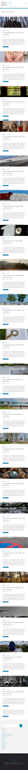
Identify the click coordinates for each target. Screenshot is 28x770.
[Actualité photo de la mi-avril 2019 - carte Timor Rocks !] (14, 22)
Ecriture (3, 738)
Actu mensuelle (7, 30)
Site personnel (21, 757)
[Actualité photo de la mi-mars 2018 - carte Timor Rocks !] (14, 473)
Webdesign (4, 748)
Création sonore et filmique (6, 735)
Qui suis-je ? (6, 757)
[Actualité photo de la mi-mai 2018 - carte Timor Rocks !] (14, 403)
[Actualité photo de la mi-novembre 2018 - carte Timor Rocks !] (14, 195)
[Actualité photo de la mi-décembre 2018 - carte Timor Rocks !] (14, 161)
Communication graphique (6, 734)
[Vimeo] (12, 760)
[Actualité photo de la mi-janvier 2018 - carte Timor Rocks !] (14, 542)
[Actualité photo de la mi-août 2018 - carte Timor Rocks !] (14, 299)
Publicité (3, 746)
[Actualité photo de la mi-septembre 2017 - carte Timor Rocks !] (14, 681)
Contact (13, 757)
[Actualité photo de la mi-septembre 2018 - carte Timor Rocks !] (14, 265)
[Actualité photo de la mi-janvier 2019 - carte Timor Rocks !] (14, 126)
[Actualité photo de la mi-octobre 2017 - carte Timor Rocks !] (14, 646)
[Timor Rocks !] (6, 3)
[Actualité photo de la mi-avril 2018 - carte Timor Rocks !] (14, 438)
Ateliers (3, 732)
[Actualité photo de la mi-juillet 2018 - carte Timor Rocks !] (14, 334)
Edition (3, 739)
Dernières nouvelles (5, 736)
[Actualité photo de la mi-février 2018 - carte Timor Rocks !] (14, 507)
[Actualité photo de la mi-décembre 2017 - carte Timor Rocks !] (14, 577)
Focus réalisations (5, 742)
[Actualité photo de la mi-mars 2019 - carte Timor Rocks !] (14, 56)
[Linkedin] (15, 760)
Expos (3, 741)
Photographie (4, 743)
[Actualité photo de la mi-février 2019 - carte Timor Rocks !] (14, 91)
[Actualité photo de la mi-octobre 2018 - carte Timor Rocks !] (14, 230)
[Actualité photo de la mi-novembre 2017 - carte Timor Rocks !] (14, 612)
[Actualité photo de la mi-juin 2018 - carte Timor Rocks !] (14, 369)
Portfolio (3, 745)
